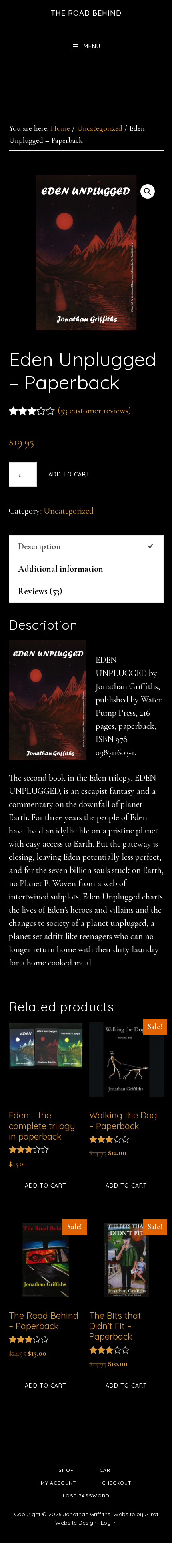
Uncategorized (99, 128)
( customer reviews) (94, 410)
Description (39, 546)
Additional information (60, 569)
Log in (109, 1522)
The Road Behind (86, 13)
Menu (92, 46)
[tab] (86, 546)
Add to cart (69, 474)
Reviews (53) (40, 591)
